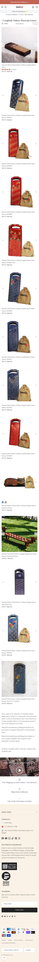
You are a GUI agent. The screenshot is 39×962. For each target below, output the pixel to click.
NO (19, 489)
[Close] (35, 467)
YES (19, 481)
